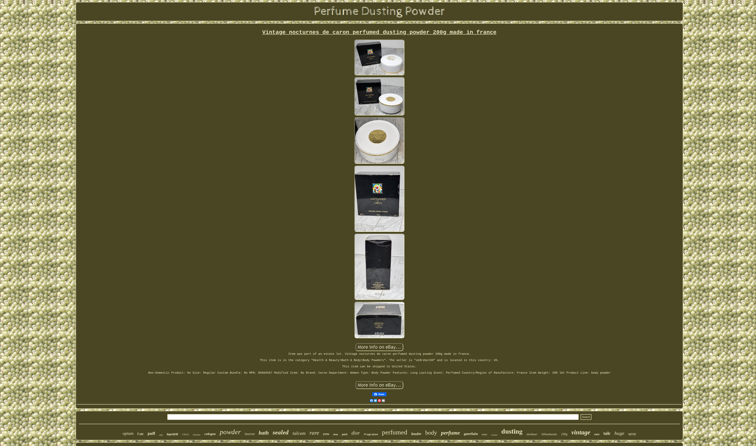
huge (619, 433)
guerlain (471, 433)
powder (230, 432)
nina (335, 434)
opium (128, 433)
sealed (281, 432)
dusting (512, 431)
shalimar (531, 434)
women (494, 435)
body (431, 432)
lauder (416, 434)
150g (564, 434)
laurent (250, 434)
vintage (580, 432)
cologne (210, 434)
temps (484, 434)
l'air (140, 434)
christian (196, 434)
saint (161, 435)
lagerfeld (172, 434)
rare (314, 432)
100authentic (549, 434)
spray (632, 434)
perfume (450, 433)
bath (264, 433)
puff (151, 433)
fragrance (371, 434)
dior (355, 433)
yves (326, 434)
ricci (185, 434)
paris (344, 434)
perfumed (394, 432)
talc (607, 433)
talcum (299, 433)
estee (596, 434)
